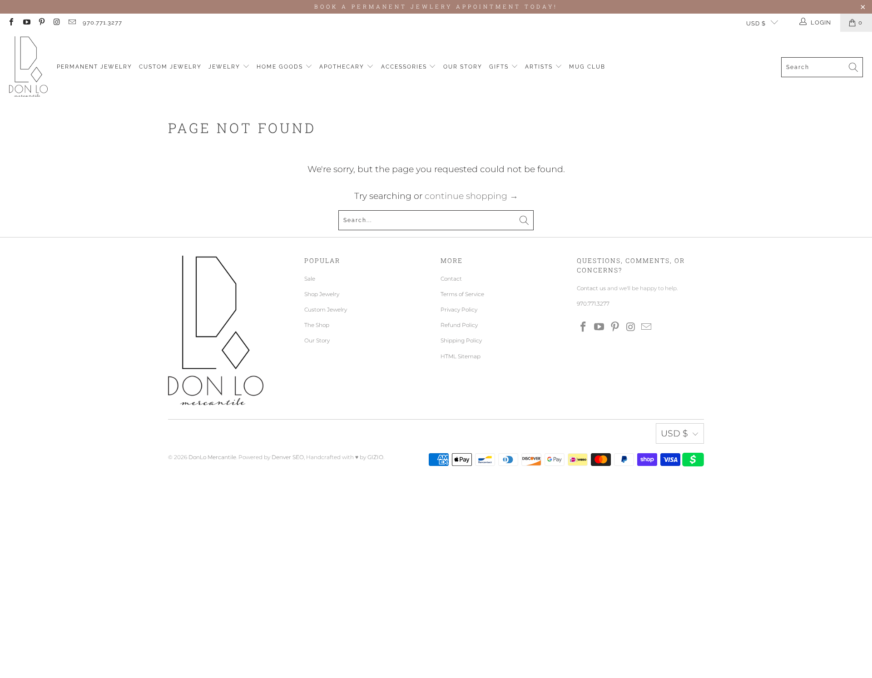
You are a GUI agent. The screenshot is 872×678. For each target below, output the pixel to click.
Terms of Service (462, 294)
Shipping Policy (461, 340)
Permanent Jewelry (94, 67)
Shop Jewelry (321, 294)
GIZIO (375, 457)
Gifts (500, 67)
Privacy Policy (459, 309)
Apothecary (343, 67)
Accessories (405, 67)
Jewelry (225, 67)
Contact (451, 278)
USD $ (756, 23)
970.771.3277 (102, 22)
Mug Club (587, 67)
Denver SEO (288, 457)
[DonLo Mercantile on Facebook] (11, 22)
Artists (540, 67)
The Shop (316, 325)
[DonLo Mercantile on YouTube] (26, 22)
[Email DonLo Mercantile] (72, 22)
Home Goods (281, 67)
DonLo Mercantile (212, 457)
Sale (309, 278)
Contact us (591, 288)
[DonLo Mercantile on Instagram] (56, 22)
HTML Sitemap (461, 356)
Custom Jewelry (170, 67)
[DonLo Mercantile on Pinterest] (41, 22)
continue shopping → (471, 196)
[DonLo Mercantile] (28, 67)
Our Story (462, 67)
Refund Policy (459, 325)
